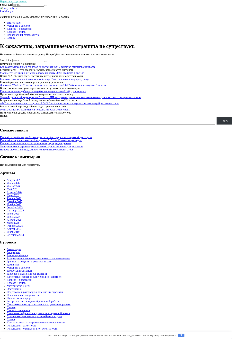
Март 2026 (13, 195)
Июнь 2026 (13, 186)
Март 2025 (13, 222)
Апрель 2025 (14, 219)
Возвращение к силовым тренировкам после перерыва (38, 258)
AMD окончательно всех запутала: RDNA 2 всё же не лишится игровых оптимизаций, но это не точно (59, 103)
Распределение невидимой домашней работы (33, 301)
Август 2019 (14, 228)
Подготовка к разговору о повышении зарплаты (35, 292)
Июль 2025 (13, 213)
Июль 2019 (13, 231)
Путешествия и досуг (19, 298)
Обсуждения (14, 288)
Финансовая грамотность (21, 325)
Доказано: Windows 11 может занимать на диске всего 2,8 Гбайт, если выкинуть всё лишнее (53, 85)
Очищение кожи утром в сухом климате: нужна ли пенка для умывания (41, 146)
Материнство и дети (18, 285)
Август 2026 (14, 180)
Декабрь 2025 (14, 201)
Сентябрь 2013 (15, 234)
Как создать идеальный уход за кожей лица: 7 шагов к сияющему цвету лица (44, 79)
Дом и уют (13, 264)
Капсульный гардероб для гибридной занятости (34, 276)
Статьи (11, 319)
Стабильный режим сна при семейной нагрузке (34, 316)
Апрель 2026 (14, 192)
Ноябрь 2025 (14, 204)
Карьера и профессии (19, 28)
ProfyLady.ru (7, 11)
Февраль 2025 (15, 225)
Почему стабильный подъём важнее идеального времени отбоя (36, 149)
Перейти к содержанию (13, 1)
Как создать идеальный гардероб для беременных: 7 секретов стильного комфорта (47, 66)
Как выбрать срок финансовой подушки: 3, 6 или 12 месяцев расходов (41, 140)
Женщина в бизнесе (18, 25)
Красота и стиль (16, 31)
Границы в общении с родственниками (29, 261)
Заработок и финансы (19, 270)
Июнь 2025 (13, 216)
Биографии (13, 252)
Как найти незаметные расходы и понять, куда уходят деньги (35, 143)
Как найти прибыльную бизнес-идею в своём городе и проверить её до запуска (46, 137)
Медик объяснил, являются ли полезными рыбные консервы (35, 109)
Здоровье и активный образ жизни (27, 273)
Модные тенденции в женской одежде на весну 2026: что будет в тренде (42, 72)
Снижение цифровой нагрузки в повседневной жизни (38, 313)
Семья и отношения (18, 310)
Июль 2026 (13, 183)
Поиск (3, 115)
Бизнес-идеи (14, 22)
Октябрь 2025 (15, 207)
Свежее (11, 37)
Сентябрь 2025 (15, 210)
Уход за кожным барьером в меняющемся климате (36, 322)
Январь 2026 (14, 198)
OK (181, 335)
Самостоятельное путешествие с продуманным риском (38, 304)
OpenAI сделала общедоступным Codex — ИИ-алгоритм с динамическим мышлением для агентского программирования (70, 97)
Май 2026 (12, 189)
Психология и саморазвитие (23, 34)
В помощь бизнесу (17, 255)
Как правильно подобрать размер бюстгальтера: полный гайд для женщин (43, 91)
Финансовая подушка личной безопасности (32, 328)
